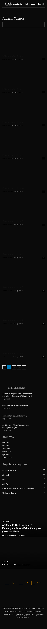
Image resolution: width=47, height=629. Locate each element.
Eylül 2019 (5, 455)
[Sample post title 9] (23, 339)
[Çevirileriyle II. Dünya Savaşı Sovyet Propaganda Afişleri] (41, 427)
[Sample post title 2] (23, 108)
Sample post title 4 (13, 188)
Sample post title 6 (13, 254)
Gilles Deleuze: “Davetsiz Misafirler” (15, 405)
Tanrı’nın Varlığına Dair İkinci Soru (14, 416)
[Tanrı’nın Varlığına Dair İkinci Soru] (41, 417)
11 (43, 59)
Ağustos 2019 (7, 458)
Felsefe (5, 562)
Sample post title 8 (13, 320)
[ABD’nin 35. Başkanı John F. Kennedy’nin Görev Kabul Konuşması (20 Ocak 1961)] (41, 396)
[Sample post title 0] (23, 42)
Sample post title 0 (13, 55)
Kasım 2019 (6, 452)
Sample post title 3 (13, 155)
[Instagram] (7, 583)
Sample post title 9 (13, 353)
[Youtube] (33, 583)
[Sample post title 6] (23, 240)
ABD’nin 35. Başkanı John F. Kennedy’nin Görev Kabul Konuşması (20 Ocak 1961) (17, 395)
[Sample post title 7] (23, 273)
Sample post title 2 (13, 122)
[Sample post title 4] (23, 174)
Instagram (13, 583)
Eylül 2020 (5, 442)
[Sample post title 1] (23, 75)
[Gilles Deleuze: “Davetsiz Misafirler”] (41, 407)
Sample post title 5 (13, 221)
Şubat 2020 (6, 448)
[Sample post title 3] (23, 141)
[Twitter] (21, 583)
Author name (7, 59)
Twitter (27, 583)
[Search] (42, 24)
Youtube (39, 583)
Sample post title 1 (13, 89)
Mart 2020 (5, 445)
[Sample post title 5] (23, 207)
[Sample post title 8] (23, 306)
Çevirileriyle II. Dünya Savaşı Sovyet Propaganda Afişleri (15, 426)
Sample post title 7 (13, 287)
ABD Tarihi (6, 521)
